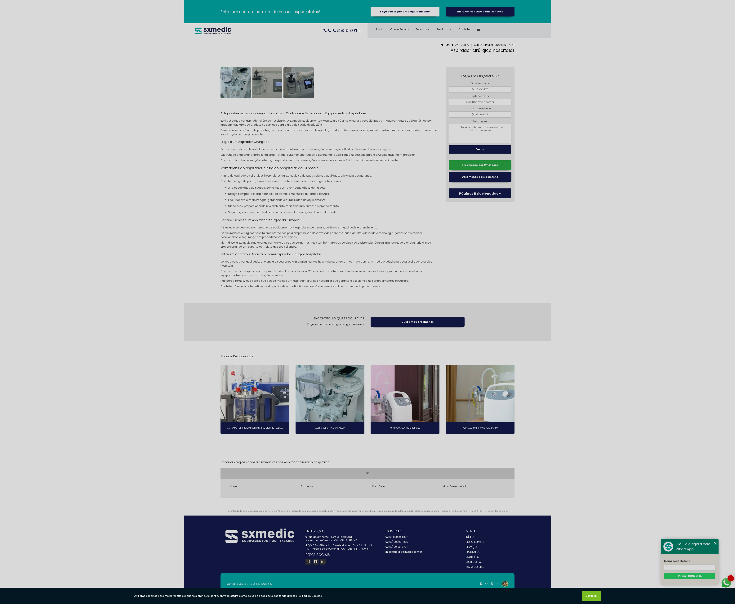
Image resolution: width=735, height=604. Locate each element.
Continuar (591, 595)
